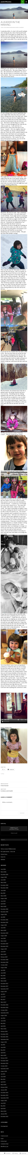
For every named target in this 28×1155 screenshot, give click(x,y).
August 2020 (4, 935)
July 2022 (3, 917)
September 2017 (5, 988)
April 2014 (3, 1082)
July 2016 (3, 1018)
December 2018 (4, 959)
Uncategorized (4, 1126)
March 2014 (3, 1084)
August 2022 (4, 914)
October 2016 (4, 1010)
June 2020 (3, 938)
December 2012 (4, 1116)
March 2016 (3, 1028)
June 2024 (3, 890)
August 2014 (4, 1071)
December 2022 (4, 909)
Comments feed (4, 1143)
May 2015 (3, 1050)
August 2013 (4, 1100)
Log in (2, 1138)
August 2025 (4, 877)
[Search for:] (14, 839)
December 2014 (4, 1060)
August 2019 (4, 949)
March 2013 (3, 1111)
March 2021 (3, 930)
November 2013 (4, 1095)
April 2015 (3, 1052)
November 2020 (4, 933)
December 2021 (4, 919)
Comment (22, 813)
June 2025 (3, 879)
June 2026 (3, 869)
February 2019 (4, 957)
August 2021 (4, 925)
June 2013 (3, 1103)
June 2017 (3, 996)
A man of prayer (5, 784)
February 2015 (4, 1058)
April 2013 (3, 1108)
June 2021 (3, 927)
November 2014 (4, 1063)
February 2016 (4, 1031)
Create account (4, 1135)
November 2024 (4, 887)
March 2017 (3, 1002)
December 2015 (4, 1034)
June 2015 (3, 1047)
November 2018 (4, 962)
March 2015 (3, 1055)
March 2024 (3, 895)
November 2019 (4, 946)
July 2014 (3, 1074)
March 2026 (3, 871)
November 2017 (4, 986)
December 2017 (4, 983)
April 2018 (3, 978)
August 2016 (4, 1015)
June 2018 (3, 973)
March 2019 (3, 954)
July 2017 (3, 994)
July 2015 (3, 1044)
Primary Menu (26, 2)
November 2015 (4, 1036)
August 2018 (4, 967)
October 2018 (4, 965)
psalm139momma (6, 2)
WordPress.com (4, 1146)
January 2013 (4, 1113)
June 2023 (3, 901)
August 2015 (4, 1042)
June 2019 (3, 951)
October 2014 (4, 1066)
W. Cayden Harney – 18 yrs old (8, 851)
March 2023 (3, 906)
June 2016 (3, 1020)
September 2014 (5, 1068)
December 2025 (4, 874)
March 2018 (3, 980)
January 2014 (4, 1090)
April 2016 (3, 1026)
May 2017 (3, 999)
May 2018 (3, 975)
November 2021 (4, 922)
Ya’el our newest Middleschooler (8, 849)
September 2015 (5, 1039)
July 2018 (3, 970)
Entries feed (3, 1141)
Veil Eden (3, 859)
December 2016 (4, 1004)
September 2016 (5, 1012)
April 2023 (3, 903)
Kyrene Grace (4, 854)
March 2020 (3, 941)
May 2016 (3, 1023)
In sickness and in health (7, 790)
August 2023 (4, 898)
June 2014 (3, 1076)
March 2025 (3, 882)
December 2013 (4, 1092)
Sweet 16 (3, 856)
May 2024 (3, 893)
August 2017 (4, 991)
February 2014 (4, 1087)
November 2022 (4, 911)
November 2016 (4, 1007)
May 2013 (3, 1105)
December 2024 (4, 885)
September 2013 (5, 1097)
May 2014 (3, 1079)
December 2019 (4, 943)
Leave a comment (20, 27)
